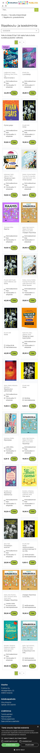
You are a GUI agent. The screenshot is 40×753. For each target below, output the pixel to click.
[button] (20, 750)
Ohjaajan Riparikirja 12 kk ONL (29, 596)
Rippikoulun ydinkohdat (8, 390)
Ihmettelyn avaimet (8, 546)
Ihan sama (26, 496)
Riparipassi (8, 440)
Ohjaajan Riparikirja (29, 232)
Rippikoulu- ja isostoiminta (14, 17)
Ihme (24, 127)
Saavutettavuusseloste (10, 721)
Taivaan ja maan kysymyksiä (9, 179)
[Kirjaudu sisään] (2, 6)
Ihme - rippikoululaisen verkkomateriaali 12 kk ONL (29, 548)
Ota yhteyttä (6, 702)
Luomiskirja (26, 74)
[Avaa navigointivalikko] (3, 3)
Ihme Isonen (27, 180)
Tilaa (14, 93)
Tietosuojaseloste (8, 719)
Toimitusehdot (7, 714)
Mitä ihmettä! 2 (9, 78)
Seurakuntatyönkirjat (18, 15)
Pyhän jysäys (8, 125)
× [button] (38, 726)
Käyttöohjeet (6, 717)
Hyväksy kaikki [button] (10, 745)
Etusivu (4, 15)
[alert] (20, 739)
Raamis (6, 229)
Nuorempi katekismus (8, 494)
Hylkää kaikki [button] (29, 745)
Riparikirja (25, 443)
